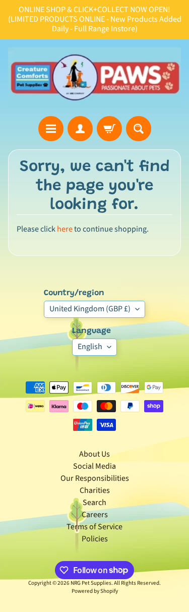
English (90, 346)
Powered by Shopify (95, 591)
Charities (95, 490)
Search (94, 502)
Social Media (94, 466)
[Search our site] (138, 128)
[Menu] (51, 128)
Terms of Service (94, 526)
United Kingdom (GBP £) (90, 308)
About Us (94, 454)
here (65, 229)
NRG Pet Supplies (91, 583)
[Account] (80, 128)
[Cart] (109, 128)
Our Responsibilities (94, 478)
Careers (95, 514)
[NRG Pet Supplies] (94, 77)
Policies (95, 538)
